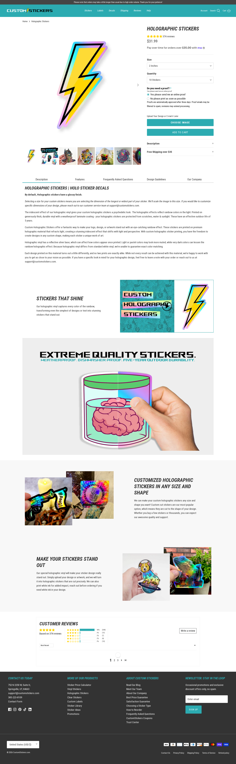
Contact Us (165, 753)
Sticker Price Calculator (79, 685)
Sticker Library (74, 705)
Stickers (88, 10)
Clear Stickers (74, 697)
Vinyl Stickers (74, 689)
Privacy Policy (178, 753)
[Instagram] (14, 709)
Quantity (151, 73)
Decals (112, 10)
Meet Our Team (134, 689)
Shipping (124, 10)
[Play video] (166, 306)
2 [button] (114, 660)
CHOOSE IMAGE (180, 122)
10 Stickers (154, 79)
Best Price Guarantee (137, 697)
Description (153, 143)
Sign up (193, 709)
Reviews (137, 10)
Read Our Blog (133, 685)
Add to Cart (180, 132)
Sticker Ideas (74, 709)
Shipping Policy (193, 753)
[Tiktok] (24, 709)
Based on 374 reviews (50, 633)
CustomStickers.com (21, 752)
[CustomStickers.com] (29, 10)
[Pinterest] (19, 709)
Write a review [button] (188, 630)
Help (149, 10)
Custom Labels (75, 701)
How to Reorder (134, 709)
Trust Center (132, 722)
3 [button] (117, 660)
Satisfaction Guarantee (138, 701)
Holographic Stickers (40, 21)
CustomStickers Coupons (139, 718)
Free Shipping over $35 (159, 151)
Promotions (73, 713)
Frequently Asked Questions (140, 713)
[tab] (41, 179)
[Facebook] (9, 709)
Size (149, 59)
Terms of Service (208, 753)
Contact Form (15, 701)
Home (25, 21)
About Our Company (136, 693)
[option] (81, 85)
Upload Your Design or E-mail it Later (162, 116)
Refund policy (224, 753)
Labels (100, 10)
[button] (155, 36)
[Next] (138, 85)
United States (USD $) (20, 744)
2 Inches (153, 65)
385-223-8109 (15, 697)
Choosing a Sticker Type (138, 705)
